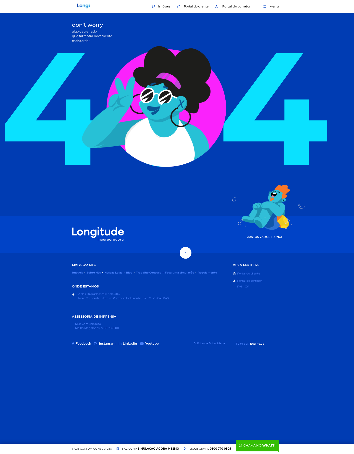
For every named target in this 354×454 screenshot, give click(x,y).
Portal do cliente (196, 6)
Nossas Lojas (113, 272)
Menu (274, 6)
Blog (129, 272)
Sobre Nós (94, 272)
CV (247, 286)
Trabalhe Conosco (148, 272)
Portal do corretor (236, 6)
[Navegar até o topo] (185, 253)
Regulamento (207, 272)
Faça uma (150, 448)
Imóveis (164, 6)
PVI (239, 286)
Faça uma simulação (179, 272)
